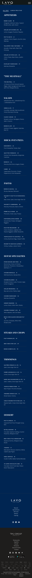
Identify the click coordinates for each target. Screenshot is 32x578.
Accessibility (27, 573)
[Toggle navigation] (29, 3)
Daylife (16, 544)
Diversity (10, 573)
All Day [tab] (6, 10)
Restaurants (16, 540)
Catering (16, 515)
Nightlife (16, 542)
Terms (6, 573)
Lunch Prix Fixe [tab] (16, 10)
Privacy (2, 573)
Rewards (16, 508)
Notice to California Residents (21, 575)
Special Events (16, 510)
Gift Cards (16, 511)
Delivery (16, 513)
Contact (16, 549)
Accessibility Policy (14, 574)
